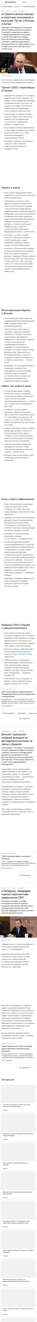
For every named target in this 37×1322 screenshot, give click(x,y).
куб (9, 420)
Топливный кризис (29, 6)
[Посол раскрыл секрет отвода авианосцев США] (18, 1302)
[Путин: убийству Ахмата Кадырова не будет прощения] (18, 1244)
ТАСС (14, 11)
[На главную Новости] (11, 2)
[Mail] (6, 2)
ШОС (18, 103)
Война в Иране (8, 6)
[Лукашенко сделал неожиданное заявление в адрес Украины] (18, 1127)
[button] (18, 63)
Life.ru (14, 731)
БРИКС (26, 684)
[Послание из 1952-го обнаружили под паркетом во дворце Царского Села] (18, 1215)
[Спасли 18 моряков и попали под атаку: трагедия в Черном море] (18, 1098)
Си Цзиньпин (20, 201)
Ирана (28, 782)
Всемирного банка (25, 654)
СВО (18, 6)
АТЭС (20, 684)
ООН (23, 636)
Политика (21, 11)
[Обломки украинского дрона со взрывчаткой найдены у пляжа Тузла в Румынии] (18, 1273)
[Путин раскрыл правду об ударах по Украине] (18, 1156)
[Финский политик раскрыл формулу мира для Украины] (18, 1186)
